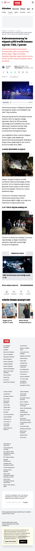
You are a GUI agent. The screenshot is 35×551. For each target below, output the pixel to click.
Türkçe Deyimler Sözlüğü (8, 448)
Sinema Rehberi (24, 376)
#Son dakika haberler (10, 285)
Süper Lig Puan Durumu (8, 428)
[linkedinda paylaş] (11, 72)
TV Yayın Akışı (24, 379)
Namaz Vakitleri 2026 (24, 349)
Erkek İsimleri (23, 435)
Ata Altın (6, 412)
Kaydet (25, 502)
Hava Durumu (24, 372)
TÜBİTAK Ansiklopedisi (24, 411)
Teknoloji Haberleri (9, 369)
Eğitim (16, 12)
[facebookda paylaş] (3, 72)
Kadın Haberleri (8, 366)
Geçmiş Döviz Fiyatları (8, 470)
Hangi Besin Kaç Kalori (25, 415)
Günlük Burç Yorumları (23, 366)
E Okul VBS (23, 361)
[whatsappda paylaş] (15, 72)
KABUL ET (23, 541)
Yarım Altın (7, 410)
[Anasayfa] (7, 341)
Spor (28, 9)
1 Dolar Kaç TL (7, 419)
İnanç (29, 12)
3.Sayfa (10, 12)
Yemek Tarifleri (8, 391)
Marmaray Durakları (23, 432)
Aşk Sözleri (7, 399)
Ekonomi (15, 9)
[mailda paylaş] (19, 72)
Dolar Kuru (7, 377)
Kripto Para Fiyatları (9, 382)
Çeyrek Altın (7, 407)
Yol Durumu (23, 374)
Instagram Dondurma (23, 382)
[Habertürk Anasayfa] (17, 3)
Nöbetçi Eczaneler (25, 356)
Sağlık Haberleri (8, 364)
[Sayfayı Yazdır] (22, 72)
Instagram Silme (25, 385)
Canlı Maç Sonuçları (7, 424)
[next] (32, 314)
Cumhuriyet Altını (9, 414)
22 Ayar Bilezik (8, 417)
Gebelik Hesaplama (7, 460)
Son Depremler (24, 369)
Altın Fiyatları (7, 375)
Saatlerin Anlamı (8, 396)
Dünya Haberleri (8, 361)
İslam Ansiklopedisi (26, 408)
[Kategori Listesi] (32, 2)
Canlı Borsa (23, 346)
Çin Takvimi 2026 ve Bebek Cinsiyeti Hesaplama (9, 453)
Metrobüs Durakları (25, 429)
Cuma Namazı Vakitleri (24, 352)
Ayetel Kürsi (7, 394)
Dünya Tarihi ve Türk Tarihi (24, 405)
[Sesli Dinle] (10, 102)
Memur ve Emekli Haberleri (8, 371)
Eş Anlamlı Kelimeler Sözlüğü (25, 419)
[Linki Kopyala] (26, 72)
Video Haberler (24, 391)
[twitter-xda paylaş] (7, 72)
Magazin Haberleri (9, 357)
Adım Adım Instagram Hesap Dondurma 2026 (9, 475)
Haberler (4, 31)
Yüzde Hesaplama (9, 467)
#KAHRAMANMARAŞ (27, 285)
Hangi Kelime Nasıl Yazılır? (25, 423)
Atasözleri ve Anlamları (7, 444)
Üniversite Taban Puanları (25, 398)
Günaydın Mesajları (7, 401)
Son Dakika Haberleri (7, 346)
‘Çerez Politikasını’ (23, 536)
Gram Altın (7, 405)
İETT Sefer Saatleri (9, 457)
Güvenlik (22, 12)
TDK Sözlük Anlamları (23, 394)
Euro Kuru (6, 380)
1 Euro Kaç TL (7, 421)
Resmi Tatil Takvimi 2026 (9, 485)
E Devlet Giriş (23, 363)
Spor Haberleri (8, 359)
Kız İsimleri (23, 437)
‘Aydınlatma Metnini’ (10, 538)
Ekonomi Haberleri (9, 352)
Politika (4, 12)
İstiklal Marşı (23, 358)
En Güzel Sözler (24, 426)
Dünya (22, 9)
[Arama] (2, 2)
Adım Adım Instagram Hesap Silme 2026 (9, 480)
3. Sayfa (18, 31)
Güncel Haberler (8, 354)
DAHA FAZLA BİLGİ (10, 541)
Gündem (6, 8)
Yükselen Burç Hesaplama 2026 (9, 464)
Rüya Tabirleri (24, 402)
